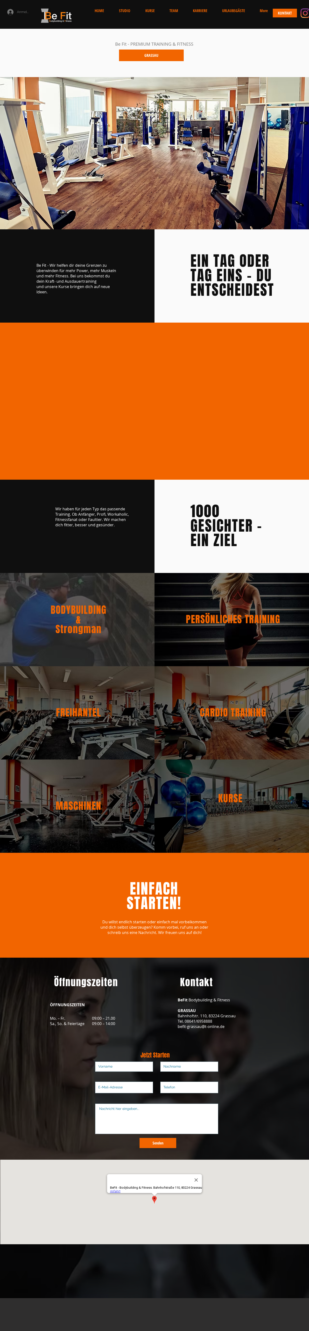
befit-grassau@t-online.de (201, 1026)
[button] (263, 10)
